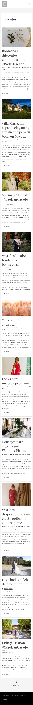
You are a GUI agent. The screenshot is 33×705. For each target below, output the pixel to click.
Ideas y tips (5, 67)
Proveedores (6, 140)
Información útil (7, 454)
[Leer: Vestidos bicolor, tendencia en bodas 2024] (16, 242)
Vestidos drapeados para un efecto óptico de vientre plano (16, 516)
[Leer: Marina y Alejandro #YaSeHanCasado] (16, 181)
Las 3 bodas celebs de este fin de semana (15, 583)
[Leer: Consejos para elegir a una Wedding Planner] (16, 428)
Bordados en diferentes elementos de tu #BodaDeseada (14, 57)
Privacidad (5, 699)
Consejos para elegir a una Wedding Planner (15, 446)
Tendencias (12, 268)
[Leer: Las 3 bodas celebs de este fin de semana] (16, 566)
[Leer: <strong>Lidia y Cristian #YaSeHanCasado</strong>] (16, 629)
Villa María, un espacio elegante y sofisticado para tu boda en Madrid (16, 129)
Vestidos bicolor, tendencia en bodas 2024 (14, 260)
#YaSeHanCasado (7, 203)
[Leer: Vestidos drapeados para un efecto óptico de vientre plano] (16, 494)
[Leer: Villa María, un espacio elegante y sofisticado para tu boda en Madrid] (16, 109)
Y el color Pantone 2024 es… (15, 322)
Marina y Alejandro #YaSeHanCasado (16, 197)
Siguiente (17, 685)
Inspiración (5, 268)
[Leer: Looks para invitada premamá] (16, 366)
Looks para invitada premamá (16, 381)
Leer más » (5, 93)
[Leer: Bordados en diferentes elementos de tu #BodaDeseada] (16, 37)
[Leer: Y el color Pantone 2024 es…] (16, 307)
